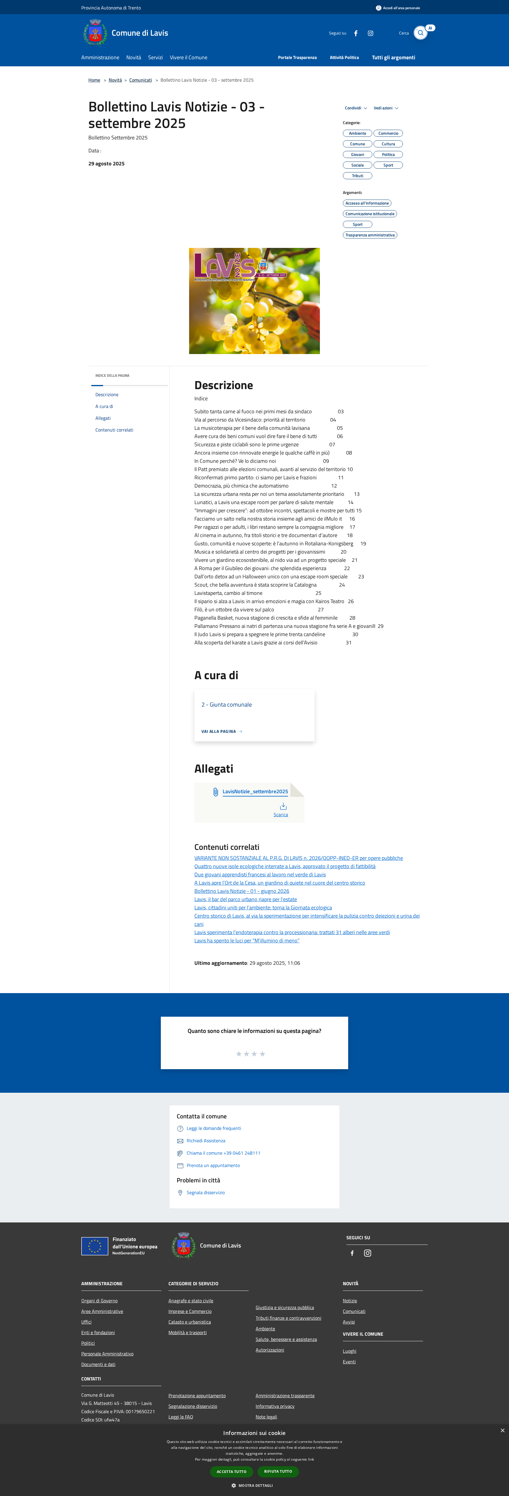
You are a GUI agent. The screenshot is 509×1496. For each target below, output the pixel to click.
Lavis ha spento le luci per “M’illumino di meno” (247, 940)
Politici (88, 1343)
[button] (254, 1485)
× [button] (502, 1430)
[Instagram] (368, 33)
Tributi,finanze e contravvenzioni (288, 1317)
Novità (115, 79)
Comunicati (140, 79)
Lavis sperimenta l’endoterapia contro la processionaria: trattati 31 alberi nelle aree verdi (292, 932)
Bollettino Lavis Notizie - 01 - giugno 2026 (241, 891)
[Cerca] (421, 33)
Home (94, 79)
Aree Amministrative (102, 1311)
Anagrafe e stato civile (190, 1300)
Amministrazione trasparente (285, 1395)
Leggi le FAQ (180, 1416)
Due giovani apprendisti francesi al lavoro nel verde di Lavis (260, 874)
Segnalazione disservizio (192, 1406)
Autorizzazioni (270, 1349)
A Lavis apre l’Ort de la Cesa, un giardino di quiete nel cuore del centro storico (279, 883)
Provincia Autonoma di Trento (111, 7)
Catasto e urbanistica (189, 1321)
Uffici (86, 1321)
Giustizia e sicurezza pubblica (285, 1307)
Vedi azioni (383, 108)
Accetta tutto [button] (232, 1471)
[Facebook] (353, 33)
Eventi (349, 1361)
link (311, 1459)
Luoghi (349, 1351)
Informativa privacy (275, 1406)
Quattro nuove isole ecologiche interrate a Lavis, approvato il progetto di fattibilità (285, 866)
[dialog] (254, 1460)
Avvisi (349, 1321)
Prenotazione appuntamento (197, 1395)
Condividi (353, 108)
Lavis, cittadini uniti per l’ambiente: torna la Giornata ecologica (263, 907)
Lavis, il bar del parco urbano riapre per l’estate (245, 899)
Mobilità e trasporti (187, 1332)
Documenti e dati (98, 1364)
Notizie (350, 1300)
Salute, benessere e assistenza (286, 1339)
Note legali (266, 1416)
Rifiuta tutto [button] (278, 1471)
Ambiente (265, 1328)
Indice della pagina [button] (112, 375)
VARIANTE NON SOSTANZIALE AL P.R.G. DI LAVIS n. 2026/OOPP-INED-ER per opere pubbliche (298, 858)
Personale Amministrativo (107, 1353)
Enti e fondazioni (98, 1332)
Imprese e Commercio (189, 1311)
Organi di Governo (99, 1300)
